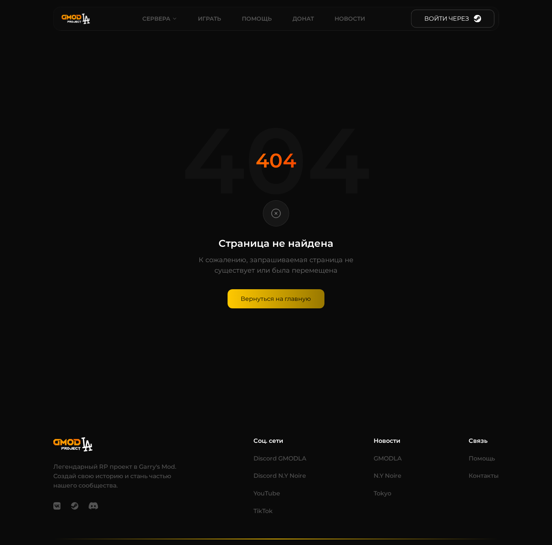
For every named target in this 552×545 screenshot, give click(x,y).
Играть (209, 18)
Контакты (484, 475)
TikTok (263, 511)
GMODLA (388, 458)
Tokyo (382, 493)
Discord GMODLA (279, 458)
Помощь (257, 18)
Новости (350, 18)
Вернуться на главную (276, 298)
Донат (303, 18)
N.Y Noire (387, 475)
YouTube (266, 493)
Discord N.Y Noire (279, 475)
